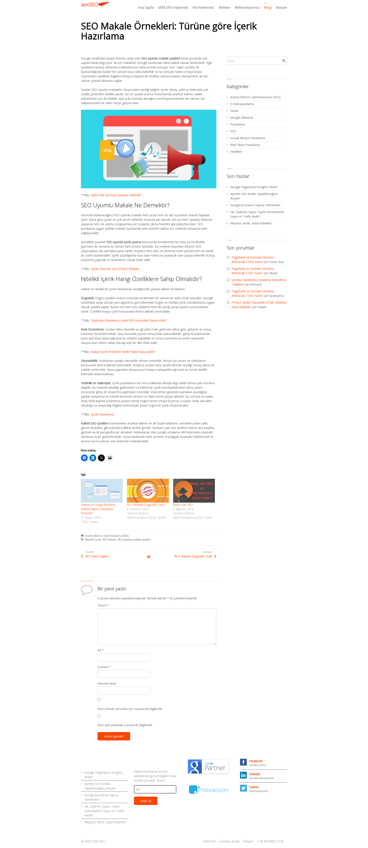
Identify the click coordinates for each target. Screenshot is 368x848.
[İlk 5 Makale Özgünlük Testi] (148, 491)
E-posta (104, 667)
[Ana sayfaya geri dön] (96, 4)
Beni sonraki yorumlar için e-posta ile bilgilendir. (130, 709)
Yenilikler (236, 152)
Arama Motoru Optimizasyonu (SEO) (107, 536)
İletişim (248, 841)
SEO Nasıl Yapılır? (97, 556)
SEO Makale (109, 539)
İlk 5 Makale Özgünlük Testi (146, 505)
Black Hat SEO (183, 505)
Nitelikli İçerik (93, 539)
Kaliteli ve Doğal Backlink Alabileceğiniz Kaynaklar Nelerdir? (98, 509)
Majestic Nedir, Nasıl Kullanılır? (251, 223)
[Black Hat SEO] (194, 491)
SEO (233, 131)
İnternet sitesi (107, 683)
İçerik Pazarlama (102, 414)
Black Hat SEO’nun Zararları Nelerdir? (116, 195)
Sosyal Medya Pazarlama (247, 138)
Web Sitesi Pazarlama (245, 145)
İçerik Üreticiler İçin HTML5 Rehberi (115, 269)
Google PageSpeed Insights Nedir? (254, 187)
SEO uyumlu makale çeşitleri (134, 539)
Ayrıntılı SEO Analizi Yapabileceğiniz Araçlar (254, 196)
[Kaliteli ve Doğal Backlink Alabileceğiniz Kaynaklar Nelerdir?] (102, 491)
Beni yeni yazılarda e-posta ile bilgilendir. (125, 725)
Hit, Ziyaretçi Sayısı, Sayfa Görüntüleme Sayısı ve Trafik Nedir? (257, 214)
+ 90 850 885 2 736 (270, 841)
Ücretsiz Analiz (230, 841)
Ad (101, 650)
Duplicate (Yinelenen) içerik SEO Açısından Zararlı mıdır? (129, 320)
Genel (234, 111)
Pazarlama (237, 124)
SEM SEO (209, 841)
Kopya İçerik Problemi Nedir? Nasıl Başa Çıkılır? (123, 352)
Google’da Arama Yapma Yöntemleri (255, 205)
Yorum (103, 605)
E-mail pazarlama (242, 104)
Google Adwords (241, 117)
